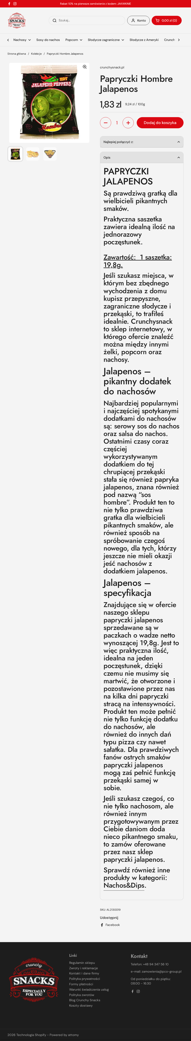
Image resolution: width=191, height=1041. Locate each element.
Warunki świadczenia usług (89, 989)
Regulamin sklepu (82, 963)
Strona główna (16, 54)
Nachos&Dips (124, 885)
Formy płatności (81, 984)
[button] (167, 20)
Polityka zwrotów (81, 995)
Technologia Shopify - (32, 1035)
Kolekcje (36, 54)
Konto (141, 20)
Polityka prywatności (84, 979)
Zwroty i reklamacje (83, 968)
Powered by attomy (64, 1035)
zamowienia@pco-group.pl (161, 971)
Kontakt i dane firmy (84, 973)
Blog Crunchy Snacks (84, 1000)
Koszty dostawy (81, 1005)
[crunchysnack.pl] (16, 20)
